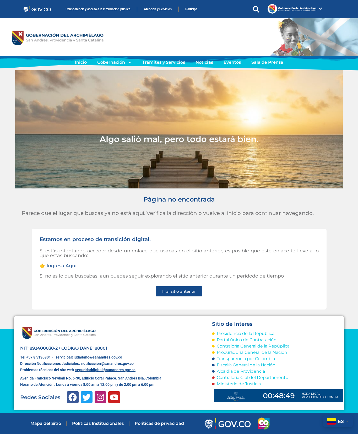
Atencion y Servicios (158, 9)
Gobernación (111, 62)
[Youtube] (114, 397)
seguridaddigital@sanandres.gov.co (105, 370)
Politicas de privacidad (159, 423)
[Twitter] (87, 397)
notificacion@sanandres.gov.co (107, 363)
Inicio (81, 62)
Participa (191, 9)
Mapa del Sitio (45, 423)
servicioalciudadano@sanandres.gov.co (89, 357)
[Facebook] (73, 397)
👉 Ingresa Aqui (58, 266)
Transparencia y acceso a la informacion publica (97, 9)
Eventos (232, 62)
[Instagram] (100, 397)
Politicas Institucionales (98, 423)
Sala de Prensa (267, 62)
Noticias (204, 62)
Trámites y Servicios (163, 62)
